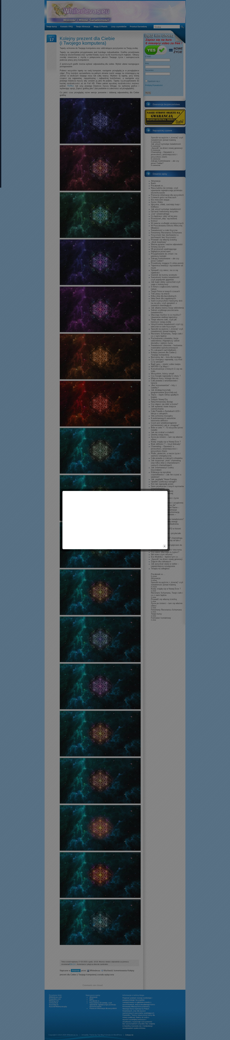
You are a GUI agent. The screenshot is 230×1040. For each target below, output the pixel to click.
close (164, 546)
